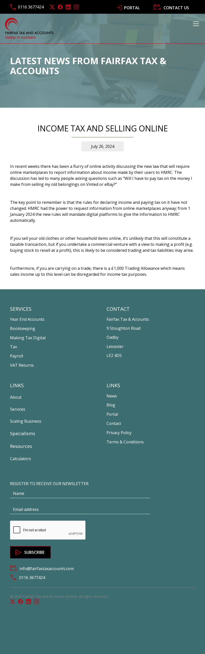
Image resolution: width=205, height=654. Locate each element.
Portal (112, 414)
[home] (29, 28)
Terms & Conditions (125, 442)
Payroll (16, 356)
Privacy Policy (119, 432)
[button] (195, 28)
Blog (110, 405)
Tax (13, 346)
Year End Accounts (27, 319)
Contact (113, 423)
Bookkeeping (22, 328)
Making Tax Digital (28, 337)
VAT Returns (22, 365)
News (111, 396)
